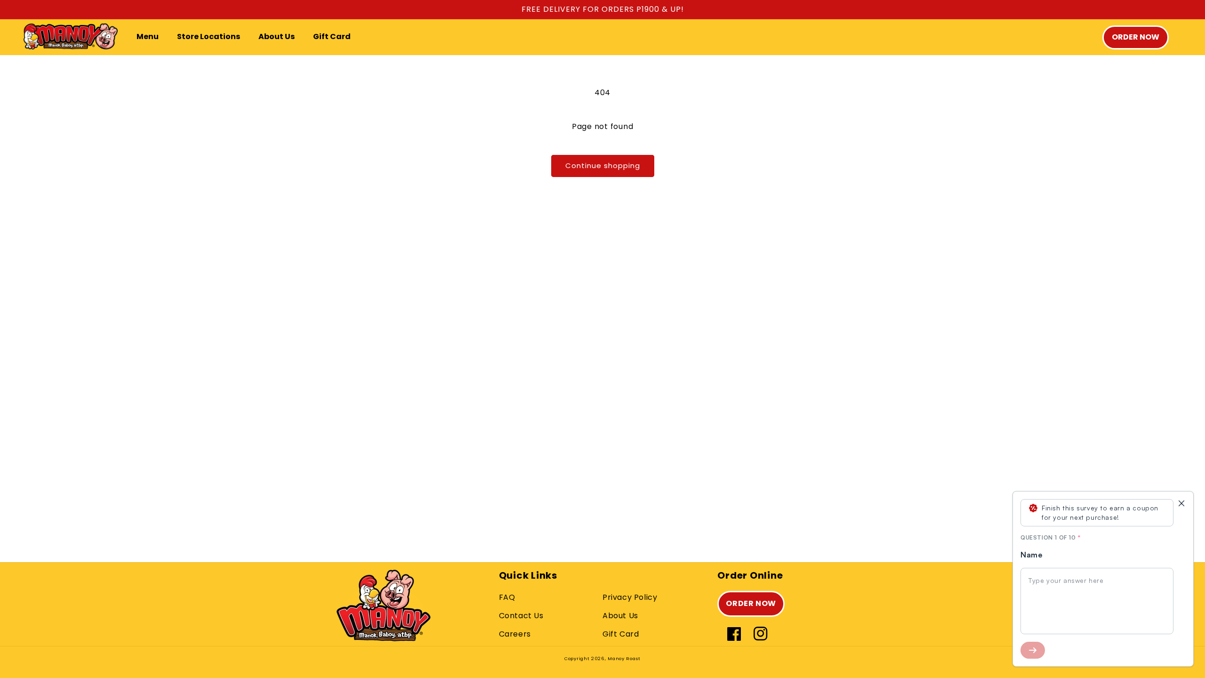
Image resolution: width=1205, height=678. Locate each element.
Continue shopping (602, 165)
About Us (620, 615)
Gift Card (620, 634)
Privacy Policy (629, 597)
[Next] (1032, 650)
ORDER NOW (751, 603)
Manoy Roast (624, 658)
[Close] (1181, 503)
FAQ (507, 597)
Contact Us (521, 615)
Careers (515, 634)
